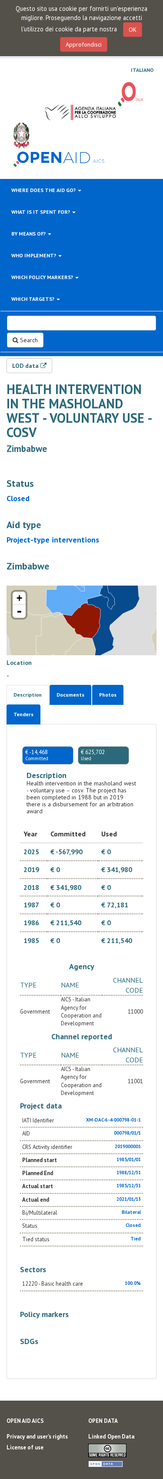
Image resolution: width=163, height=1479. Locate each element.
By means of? (29, 233)
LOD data (26, 366)
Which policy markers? (42, 277)
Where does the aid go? (44, 190)
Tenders (23, 714)
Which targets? (33, 299)
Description (27, 694)
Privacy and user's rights (37, 1436)
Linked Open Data (111, 1436)
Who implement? (34, 255)
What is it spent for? (41, 212)
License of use (25, 1447)
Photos (107, 694)
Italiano (142, 70)
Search (28, 340)
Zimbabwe (27, 449)
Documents (70, 694)
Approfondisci (84, 44)
